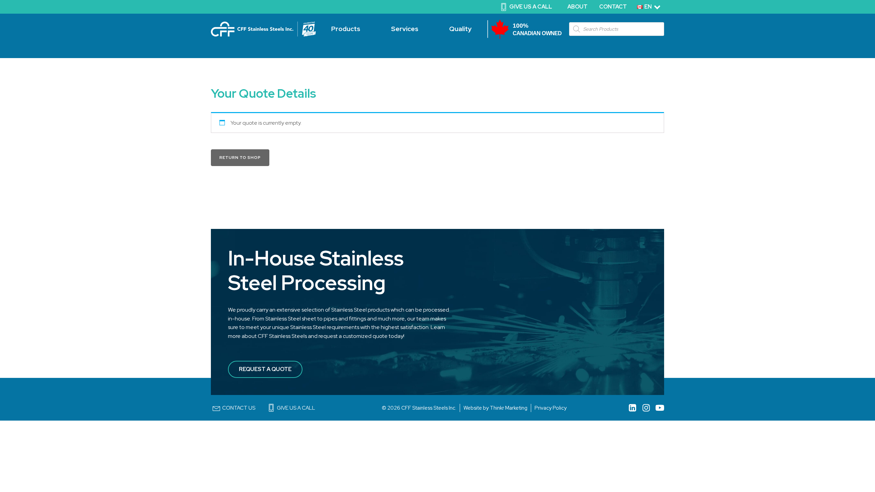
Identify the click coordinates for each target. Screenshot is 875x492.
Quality (460, 29)
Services (404, 29)
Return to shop (240, 157)
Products (345, 29)
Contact (613, 6)
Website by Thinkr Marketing (495, 408)
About (577, 6)
